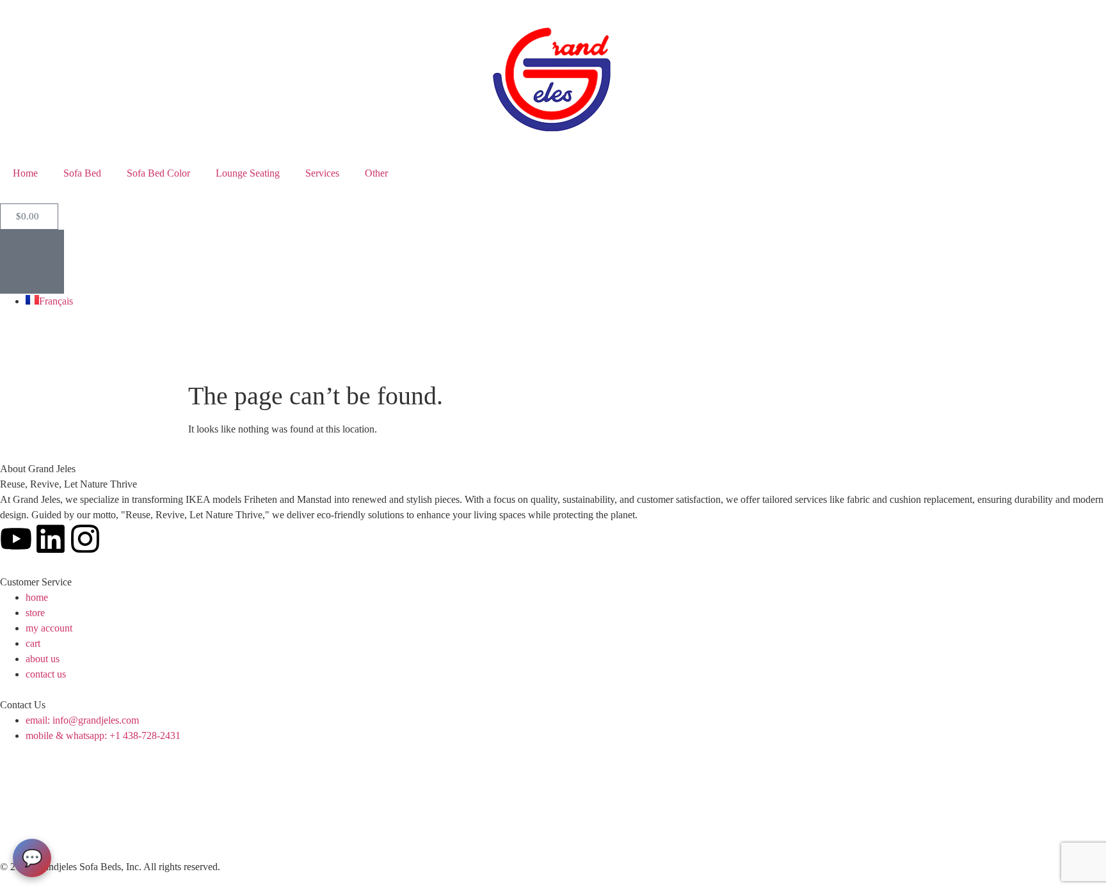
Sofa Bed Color (158, 173)
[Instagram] (85, 539)
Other (376, 173)
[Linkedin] (51, 539)
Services (322, 173)
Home (25, 173)
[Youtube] (16, 539)
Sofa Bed (82, 173)
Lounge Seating (248, 173)
